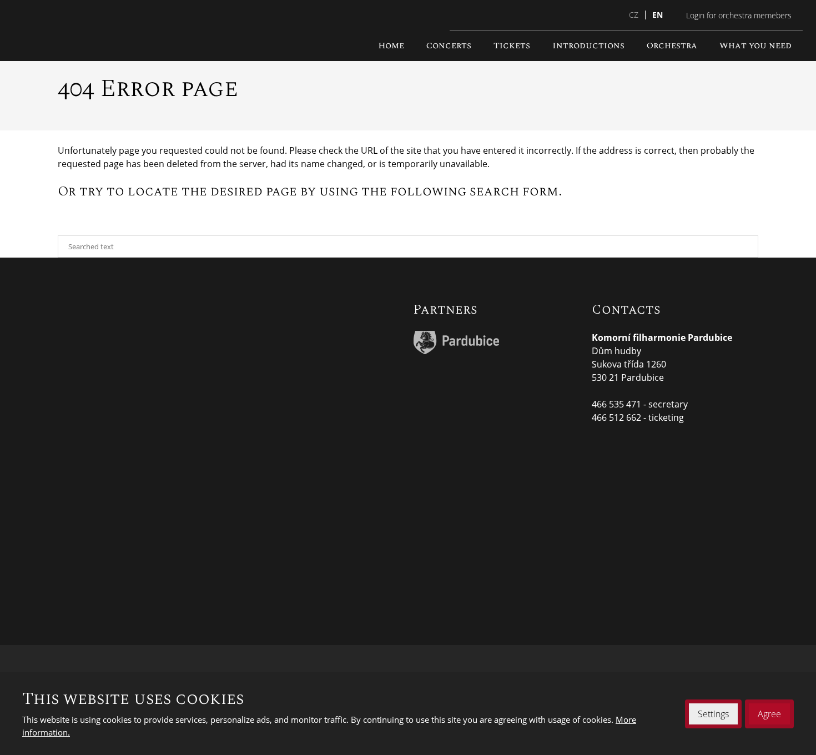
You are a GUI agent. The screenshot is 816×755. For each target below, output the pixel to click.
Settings (713, 714)
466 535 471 (616, 404)
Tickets (511, 45)
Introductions (588, 45)
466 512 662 (616, 417)
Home (391, 45)
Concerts (448, 45)
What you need (755, 45)
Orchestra (672, 45)
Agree (769, 714)
